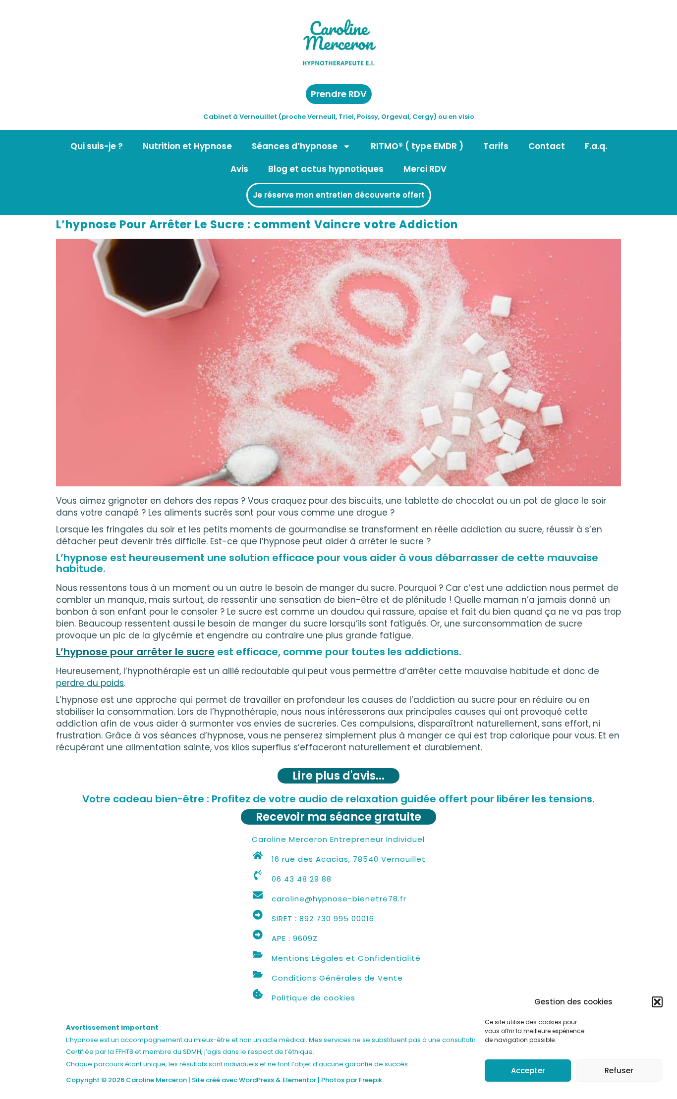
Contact (546, 146)
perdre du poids (90, 683)
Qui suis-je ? (96, 146)
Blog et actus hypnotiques (326, 169)
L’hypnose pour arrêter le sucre (135, 652)
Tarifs (495, 146)
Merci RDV (425, 169)
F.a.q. (596, 146)
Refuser (619, 1070)
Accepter (528, 1070)
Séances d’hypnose (295, 146)
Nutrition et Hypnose (187, 146)
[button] (657, 1002)
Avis (239, 169)
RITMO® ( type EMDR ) (417, 146)
